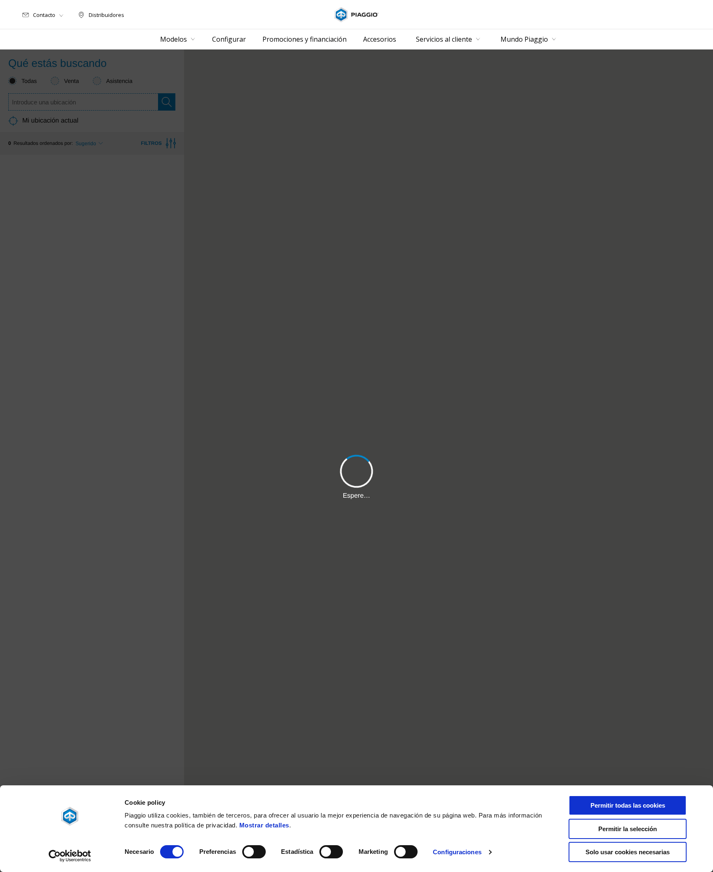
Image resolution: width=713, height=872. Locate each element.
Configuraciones (457, 851)
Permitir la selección (627, 828)
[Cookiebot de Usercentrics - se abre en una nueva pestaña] (70, 856)
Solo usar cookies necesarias (628, 851)
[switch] (254, 851)
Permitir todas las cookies (627, 805)
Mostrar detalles (264, 825)
